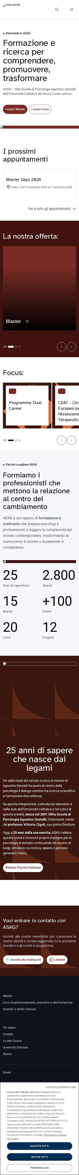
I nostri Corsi (40, 109)
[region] (39, 1128)
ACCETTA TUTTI (39, 1146)
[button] (61, 346)
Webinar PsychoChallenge (23, 867)
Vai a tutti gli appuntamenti (49, 208)
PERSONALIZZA (39, 1167)
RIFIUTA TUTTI (39, 1157)
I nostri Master (15, 109)
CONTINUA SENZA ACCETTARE (61, 1087)
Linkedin (59, 959)
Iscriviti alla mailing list (25, 959)
